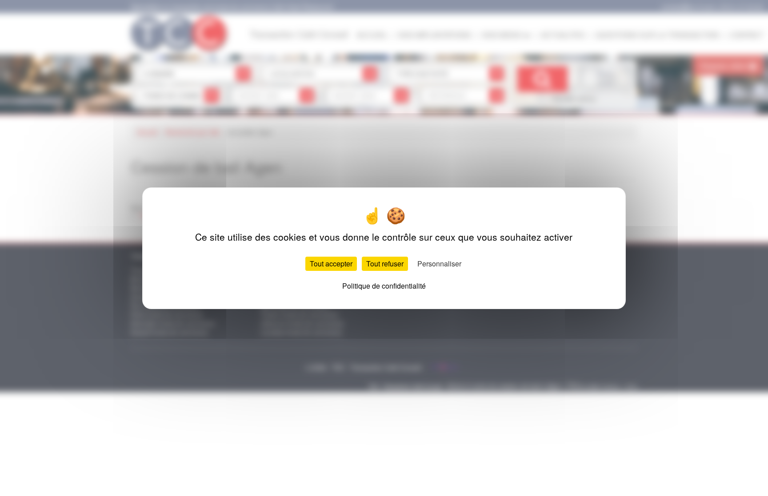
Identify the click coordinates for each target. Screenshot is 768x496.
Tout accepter (331, 263)
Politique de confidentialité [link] (384, 286)
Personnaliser (439, 263)
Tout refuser (385, 263)
